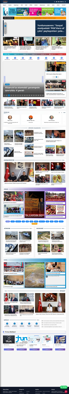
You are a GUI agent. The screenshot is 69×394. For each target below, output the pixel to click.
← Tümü (5, 290)
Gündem (9, 5)
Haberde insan (42, 5)
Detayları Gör (9, 349)
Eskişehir (4, 5)
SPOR (22, 5)
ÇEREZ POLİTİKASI (38, 391)
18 (42, 95)
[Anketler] (56, 2)
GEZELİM (35, 5)
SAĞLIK (53, 5)
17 (40, 95)
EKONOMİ (63, 5)
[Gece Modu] (63, 2)
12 (29, 95)
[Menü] (65, 2)
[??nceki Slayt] (4, 79)
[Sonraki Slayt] (43, 79)
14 (33, 95)
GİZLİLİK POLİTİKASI (46, 391)
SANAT (48, 5)
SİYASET (58, 5)
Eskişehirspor (16, 5)
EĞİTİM (31, 5)
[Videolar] (58, 2)
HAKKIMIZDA (37, 393)
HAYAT (26, 5)
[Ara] (54, 2)
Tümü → (63, 160)
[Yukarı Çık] (66, 391)
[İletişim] (62, 2)
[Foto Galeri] (60, 2)
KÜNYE (44, 393)
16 (38, 95)
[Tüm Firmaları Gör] (65, 332)
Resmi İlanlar (34, 223)
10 (24, 95)
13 (31, 95)
